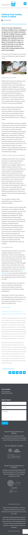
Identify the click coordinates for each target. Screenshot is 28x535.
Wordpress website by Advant (14, 531)
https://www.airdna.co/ (6, 307)
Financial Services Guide (14, 504)
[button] (25, 3)
